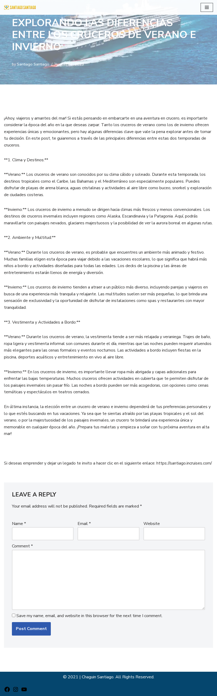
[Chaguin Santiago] (20, 7)
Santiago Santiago (33, 64)
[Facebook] (7, 691)
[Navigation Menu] (207, 7)
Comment (22, 546)
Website (151, 524)
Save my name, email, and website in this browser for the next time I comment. (89, 616)
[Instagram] (15, 691)
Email (84, 524)
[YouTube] (24, 691)
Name (19, 524)
